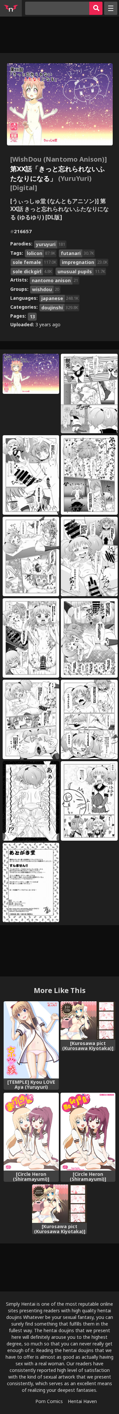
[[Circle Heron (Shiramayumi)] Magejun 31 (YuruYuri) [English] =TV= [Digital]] (88, 1132)
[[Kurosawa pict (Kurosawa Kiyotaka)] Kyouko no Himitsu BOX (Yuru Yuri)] (88, 1020)
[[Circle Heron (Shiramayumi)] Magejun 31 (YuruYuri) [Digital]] (31, 1132)
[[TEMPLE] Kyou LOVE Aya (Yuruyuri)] (31, 1039)
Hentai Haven (82, 1401)
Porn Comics (49, 1401)
